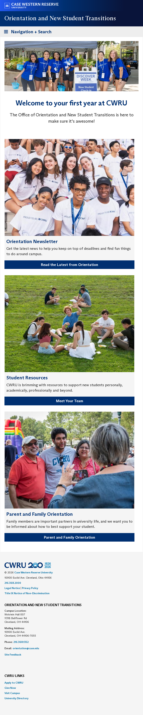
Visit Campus (12, 693)
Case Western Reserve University (33, 572)
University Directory (16, 698)
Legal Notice (12, 588)
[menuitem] (71, 682)
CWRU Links (14, 676)
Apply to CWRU (13, 682)
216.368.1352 (21, 642)
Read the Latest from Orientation (69, 264)
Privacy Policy (30, 588)
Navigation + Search (27, 33)
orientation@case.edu (26, 648)
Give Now (10, 688)
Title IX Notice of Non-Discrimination (27, 593)
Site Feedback (12, 654)
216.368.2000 (12, 583)
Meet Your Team (69, 401)
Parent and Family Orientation (69, 537)
